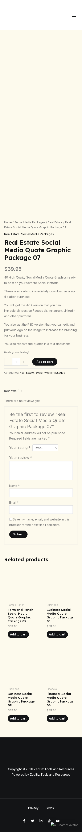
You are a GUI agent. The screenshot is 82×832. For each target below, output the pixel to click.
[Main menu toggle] (74, 15)
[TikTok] (49, 821)
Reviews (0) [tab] (13, 391)
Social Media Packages (30, 222)
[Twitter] (32, 821)
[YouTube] (58, 821)
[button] (64, 825)
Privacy (33, 808)
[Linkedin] (41, 821)
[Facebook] (24, 821)
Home (8, 222)
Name (14, 485)
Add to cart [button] (18, 634)
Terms (49, 808)
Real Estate (55, 222)
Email (14, 502)
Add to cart (45, 361)
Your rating (19, 447)
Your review (20, 458)
